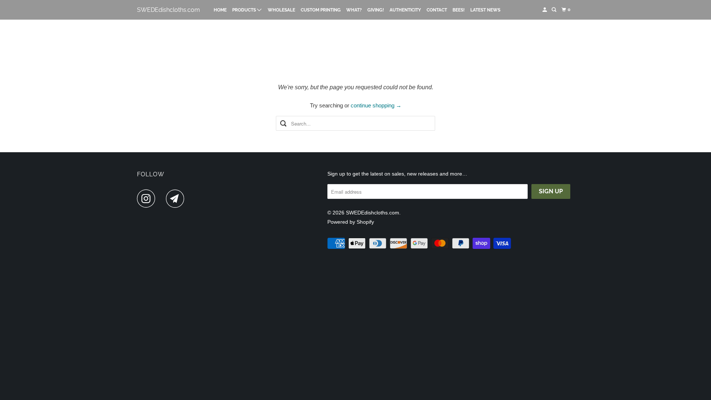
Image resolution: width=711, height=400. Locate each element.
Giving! (375, 10)
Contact (437, 10)
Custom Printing (321, 10)
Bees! (459, 10)
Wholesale (281, 10)
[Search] (554, 10)
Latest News (485, 10)
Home (220, 10)
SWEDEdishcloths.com (168, 9)
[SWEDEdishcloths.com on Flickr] (162, 198)
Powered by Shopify (350, 222)
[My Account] (545, 10)
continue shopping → (376, 105)
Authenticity (405, 10)
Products (244, 10)
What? (354, 10)
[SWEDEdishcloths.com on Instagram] (148, 198)
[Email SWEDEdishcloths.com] (177, 198)
